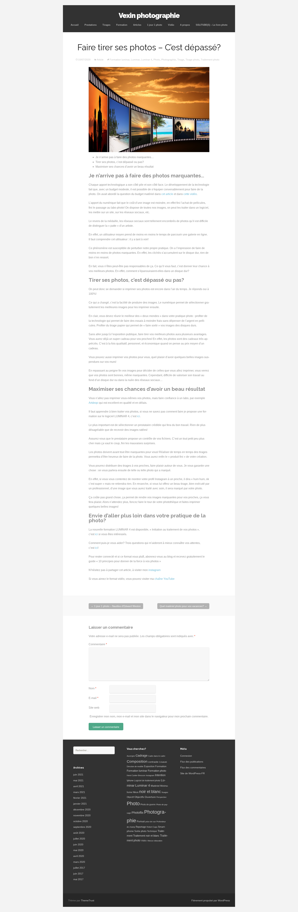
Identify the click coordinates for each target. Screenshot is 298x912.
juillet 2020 (79, 838)
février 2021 (79, 797)
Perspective (161, 797)
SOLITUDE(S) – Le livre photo (211, 25)
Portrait (141, 821)
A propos (185, 25)
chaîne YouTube (165, 578)
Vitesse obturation (154, 841)
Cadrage (141, 755)
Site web (94, 707)
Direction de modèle (135, 766)
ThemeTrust (87, 900)
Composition (137, 761)
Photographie (168, 59)
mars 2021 (79, 792)
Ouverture (150, 797)
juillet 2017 (79, 867)
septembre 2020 (82, 827)
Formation (121, 25)
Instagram (150, 775)
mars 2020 (79, 862)
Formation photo (157, 770)
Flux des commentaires (193, 767)
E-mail (93, 698)
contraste (153, 762)
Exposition (149, 766)
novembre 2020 (82, 815)
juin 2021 (78, 774)
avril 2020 (78, 856)
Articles (137, 25)
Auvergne (131, 756)
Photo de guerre (148, 804)
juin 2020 (78, 844)
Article (100, 59)
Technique (152, 831)
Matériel (155, 785)
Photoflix (137, 812)
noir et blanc (150, 791)
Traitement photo (210, 59)
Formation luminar (120, 59)
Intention (160, 775)
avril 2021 (78, 786)
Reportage (141, 827)
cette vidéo (190, 194)
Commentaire (98, 644)
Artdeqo (93, 402)
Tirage (180, 59)
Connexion (186, 755)
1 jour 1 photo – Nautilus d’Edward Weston (116, 606)
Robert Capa (152, 827)
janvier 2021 (80, 803)
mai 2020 (78, 850)
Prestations (91, 25)
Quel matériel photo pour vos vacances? (183, 606)
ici (138, 416)
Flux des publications (191, 761)
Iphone (130, 780)
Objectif (130, 797)
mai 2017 (78, 879)
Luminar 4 (146, 59)
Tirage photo (192, 59)
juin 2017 (78, 873)
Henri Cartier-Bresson (136, 775)
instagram (154, 570)
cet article (167, 194)
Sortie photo (140, 831)
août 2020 (78, 832)
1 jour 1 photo (154, 25)
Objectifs (139, 797)
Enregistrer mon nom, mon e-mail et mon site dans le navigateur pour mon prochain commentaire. (149, 716)
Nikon (135, 792)
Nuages (165, 792)
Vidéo (171, 25)
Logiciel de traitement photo (147, 780)
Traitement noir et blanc (146, 835)
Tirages (106, 25)
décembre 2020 (82, 809)
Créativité (163, 762)
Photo (156, 59)
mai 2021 (78, 780)
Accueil (75, 25)
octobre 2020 (80, 821)
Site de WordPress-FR (192, 773)
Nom (92, 688)
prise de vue (150, 822)
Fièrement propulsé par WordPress (210, 900)
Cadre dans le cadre (156, 756)
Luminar (135, 59)
